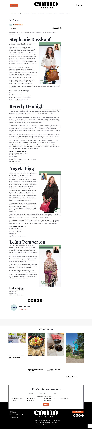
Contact (61, 13)
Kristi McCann (18, 24)
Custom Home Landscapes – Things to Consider (16, 356)
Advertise (13, 412)
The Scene (31, 400)
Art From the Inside (72, 377)
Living (19, 13)
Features (13, 13)
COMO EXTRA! (32, 398)
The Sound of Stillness (53, 369)
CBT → (67, 13)
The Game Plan (64, 398)
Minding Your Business (17, 398)
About (55, 13)
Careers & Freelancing (16, 414)
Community (26, 13)
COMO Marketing (50, 424)
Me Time (14, 20)
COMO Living (48, 400)
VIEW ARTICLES (23, 309)
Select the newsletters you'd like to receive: (46, 396)
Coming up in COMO (49, 398)
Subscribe (48, 13)
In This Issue (41, 13)
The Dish (14, 400)
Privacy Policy (14, 417)
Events (33, 13)
